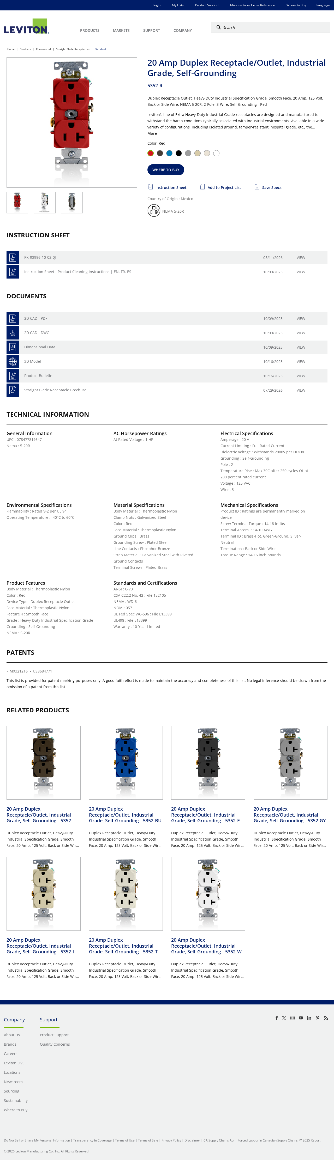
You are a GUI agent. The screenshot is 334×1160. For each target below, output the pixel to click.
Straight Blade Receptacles (73, 49)
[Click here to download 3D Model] (13, 361)
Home (11, 49)
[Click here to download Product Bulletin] (13, 375)
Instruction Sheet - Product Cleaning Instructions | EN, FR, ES (77, 271)
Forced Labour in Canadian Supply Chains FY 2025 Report (279, 1140)
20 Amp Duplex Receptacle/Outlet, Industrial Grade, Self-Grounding (39, 815)
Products (25, 49)
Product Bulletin (38, 375)
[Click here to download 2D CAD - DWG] (13, 333)
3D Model (32, 361)
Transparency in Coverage (92, 1140)
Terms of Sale (148, 1140)
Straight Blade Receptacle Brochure (55, 389)
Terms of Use (125, 1140)
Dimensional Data (39, 346)
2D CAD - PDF (35, 318)
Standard (100, 49)
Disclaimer (192, 1140)
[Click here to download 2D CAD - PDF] (13, 318)
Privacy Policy (171, 1140)
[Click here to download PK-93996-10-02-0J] (13, 257)
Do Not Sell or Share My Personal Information (37, 1140)
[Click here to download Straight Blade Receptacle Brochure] (13, 390)
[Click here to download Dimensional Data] (13, 347)
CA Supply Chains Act (219, 1140)
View (301, 257)
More (152, 133)
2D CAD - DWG (36, 332)
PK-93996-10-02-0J (40, 257)
